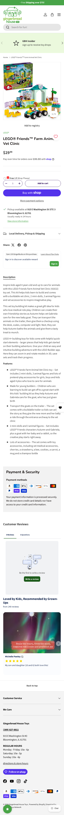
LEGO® (6, 132)
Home (5, 57)
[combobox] (32, 27)
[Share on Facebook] (19, 245)
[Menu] (59, 14)
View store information (17, 221)
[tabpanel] (32, 372)
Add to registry (32, 125)
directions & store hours (15, 763)
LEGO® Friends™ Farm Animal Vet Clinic (26, 57)
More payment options (32, 200)
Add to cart (43, 183)
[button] (52, 14)
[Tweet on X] (13, 245)
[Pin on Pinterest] (25, 245)
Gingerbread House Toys (18, 804)
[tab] (9, 277)
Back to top (32, 685)
